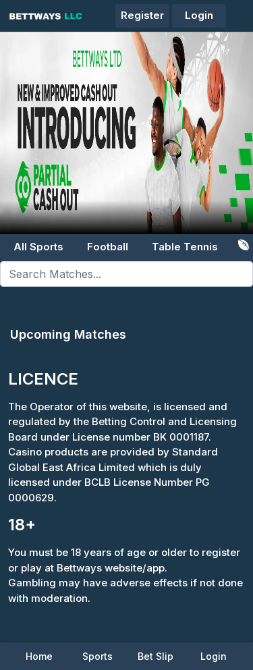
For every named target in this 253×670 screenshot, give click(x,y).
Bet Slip (155, 656)
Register (142, 15)
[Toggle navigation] (242, 8)
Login (199, 15)
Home (39, 656)
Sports (97, 656)
